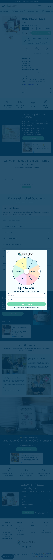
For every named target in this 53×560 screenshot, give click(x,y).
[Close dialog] (8, 252)
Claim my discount (26, 304)
